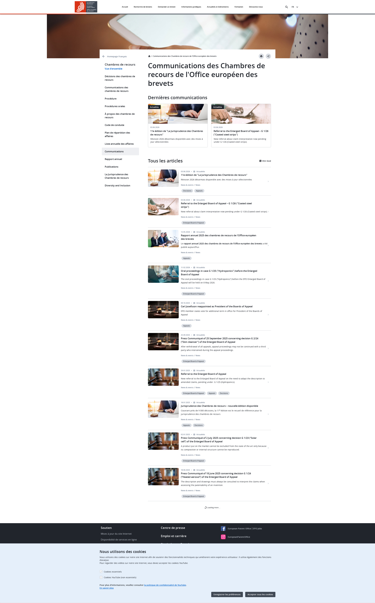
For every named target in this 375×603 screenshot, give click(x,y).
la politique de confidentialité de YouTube (165, 585)
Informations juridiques (191, 7)
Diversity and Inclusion (117, 185)
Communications (114, 151)
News (198, 185)
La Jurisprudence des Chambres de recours (117, 176)
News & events (187, 185)
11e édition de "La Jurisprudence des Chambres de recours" (214, 175)
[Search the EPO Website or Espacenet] (286, 7)
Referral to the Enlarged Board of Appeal (203, 374)
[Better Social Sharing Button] (268, 56)
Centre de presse (173, 528)
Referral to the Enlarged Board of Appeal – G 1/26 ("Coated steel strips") (216, 205)
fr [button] (293, 6)
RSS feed (266, 161)
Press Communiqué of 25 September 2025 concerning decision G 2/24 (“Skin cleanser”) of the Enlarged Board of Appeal (219, 340)
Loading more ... (213, 507)
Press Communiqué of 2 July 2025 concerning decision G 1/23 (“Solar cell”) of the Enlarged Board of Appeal (219, 439)
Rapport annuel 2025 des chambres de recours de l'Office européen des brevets (218, 237)
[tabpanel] (177, 127)
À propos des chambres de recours (120, 115)
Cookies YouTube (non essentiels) (120, 577)
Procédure (110, 98)
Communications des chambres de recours (116, 89)
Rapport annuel (113, 159)
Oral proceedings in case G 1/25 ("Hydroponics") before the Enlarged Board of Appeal (219, 272)
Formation (239, 7)
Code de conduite (114, 125)
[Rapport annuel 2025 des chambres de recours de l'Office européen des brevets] (268, 245)
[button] (97, 7)
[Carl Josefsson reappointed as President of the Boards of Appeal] (268, 314)
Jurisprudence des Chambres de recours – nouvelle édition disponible (219, 406)
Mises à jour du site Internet (116, 533)
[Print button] (261, 56)
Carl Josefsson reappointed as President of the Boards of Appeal (217, 306)
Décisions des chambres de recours (120, 78)
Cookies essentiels (113, 571)
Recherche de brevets (143, 7)
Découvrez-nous (256, 7)
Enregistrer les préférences (227, 594)
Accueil (125, 7)
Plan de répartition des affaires (117, 134)
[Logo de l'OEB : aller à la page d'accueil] (86, 6)
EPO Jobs (257, 528)
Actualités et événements (218, 7)
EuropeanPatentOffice (239, 536)
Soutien (106, 528)
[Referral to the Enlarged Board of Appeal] (268, 382)
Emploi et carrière (173, 536)
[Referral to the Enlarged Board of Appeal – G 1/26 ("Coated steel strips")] (268, 211)
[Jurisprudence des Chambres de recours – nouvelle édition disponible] (268, 414)
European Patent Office (239, 528)
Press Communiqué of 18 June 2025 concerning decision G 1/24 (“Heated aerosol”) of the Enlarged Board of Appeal (216, 475)
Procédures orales (115, 106)
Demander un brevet (166, 7)
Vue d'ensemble (113, 68)
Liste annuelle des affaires (119, 143)
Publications (111, 166)
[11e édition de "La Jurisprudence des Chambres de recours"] (268, 181)
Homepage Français (117, 56)
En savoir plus (107, 588)
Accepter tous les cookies (260, 594)
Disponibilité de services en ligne (119, 539)
